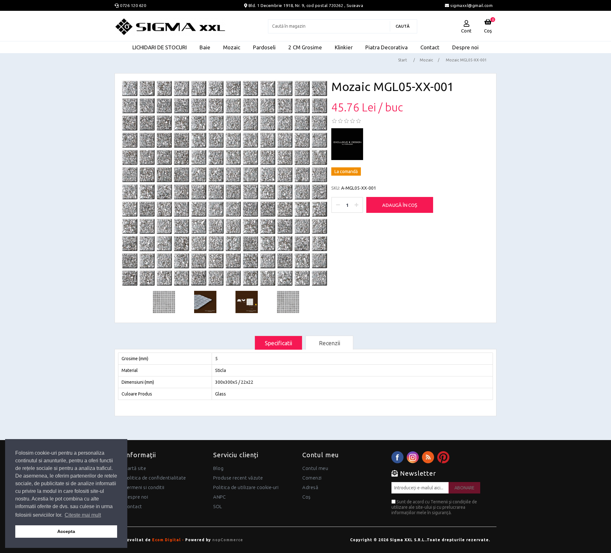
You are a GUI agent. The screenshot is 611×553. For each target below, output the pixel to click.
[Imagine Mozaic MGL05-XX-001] (224, 183)
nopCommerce (227, 540)
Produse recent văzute (238, 477)
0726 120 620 (133, 5)
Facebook (397, 457)
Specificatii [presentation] (278, 343)
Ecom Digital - (168, 540)
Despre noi (136, 497)
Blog (218, 468)
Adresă (310, 487)
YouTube (443, 457)
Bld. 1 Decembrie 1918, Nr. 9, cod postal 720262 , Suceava (306, 5)
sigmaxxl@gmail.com (471, 5)
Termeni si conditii (144, 487)
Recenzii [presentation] (329, 343)
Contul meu (315, 468)
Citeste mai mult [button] (83, 515)
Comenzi (312, 477)
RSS (428, 457)
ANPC (219, 497)
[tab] (278, 343)
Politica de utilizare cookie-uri (245, 487)
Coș (306, 497)
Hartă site (135, 468)
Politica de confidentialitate (155, 477)
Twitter (413, 457)
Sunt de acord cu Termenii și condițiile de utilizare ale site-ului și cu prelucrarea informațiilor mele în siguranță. (434, 507)
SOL (217, 506)
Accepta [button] (66, 531)
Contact (133, 506)
